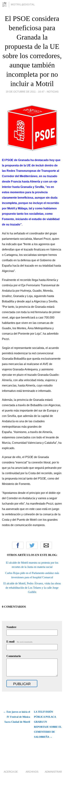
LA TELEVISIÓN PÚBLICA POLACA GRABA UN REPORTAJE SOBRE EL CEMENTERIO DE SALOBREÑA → (48, 724)
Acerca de (11, 771)
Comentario (13, 656)
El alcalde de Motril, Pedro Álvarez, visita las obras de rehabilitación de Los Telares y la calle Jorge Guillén (32, 588)
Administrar (53, 771)
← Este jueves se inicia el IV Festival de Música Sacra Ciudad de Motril (16, 717)
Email (46, 545)
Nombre (11, 627)
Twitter (32, 545)
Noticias (52, 91)
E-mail (19, 641)
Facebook (17, 545)
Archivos (32, 771)
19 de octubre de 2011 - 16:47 (25, 91)
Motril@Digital (23, 4)
